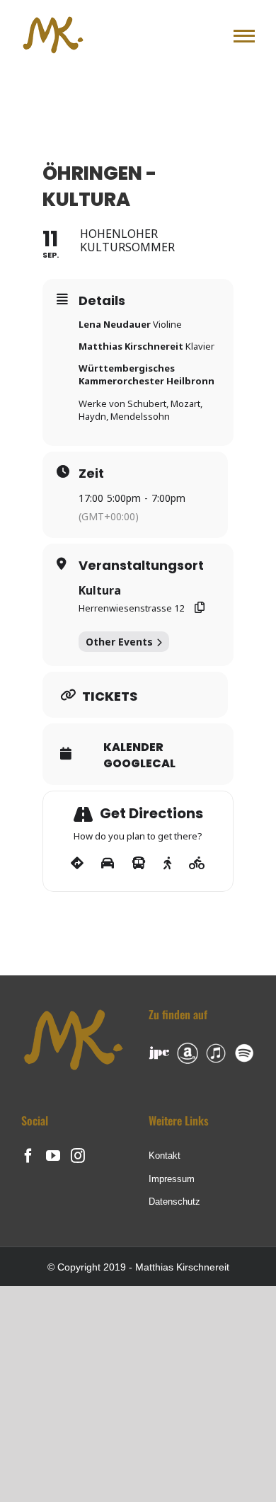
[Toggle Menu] (244, 36)
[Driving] (107, 863)
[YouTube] (53, 1156)
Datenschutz (174, 1201)
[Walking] (167, 863)
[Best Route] (77, 863)
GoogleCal (139, 763)
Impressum (172, 1179)
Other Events (119, 641)
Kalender (133, 747)
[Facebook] (28, 1156)
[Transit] (139, 863)
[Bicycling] (197, 863)
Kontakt (164, 1155)
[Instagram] (78, 1156)
